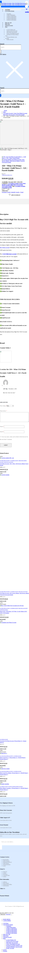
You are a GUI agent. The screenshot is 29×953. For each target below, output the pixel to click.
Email (21, 192)
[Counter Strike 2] (6, 362)
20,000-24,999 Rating (11, 17)
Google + (18, 192)
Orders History (6, 863)
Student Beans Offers (7, 884)
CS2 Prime (5, 923)
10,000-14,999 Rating (11, 16)
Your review (3, 411)
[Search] (0, 51)
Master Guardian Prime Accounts (15, 786)
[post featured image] (7, 458)
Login (4, 865)
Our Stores (5, 874)
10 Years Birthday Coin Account (11, 37)
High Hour (5, 935)
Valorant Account (9, 25)
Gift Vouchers (6, 885)
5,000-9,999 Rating (11, 15)
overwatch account (7, 187)
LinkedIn (13, 192)
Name (2, 426)
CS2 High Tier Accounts (5, 460)
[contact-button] (1, 847)
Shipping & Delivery (7, 862)
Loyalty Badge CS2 (11, 29)
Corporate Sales (6, 875)
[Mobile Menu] (1, 2)
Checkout (8, 914)
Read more (3, 619)
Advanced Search (6, 864)
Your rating (3, 405)
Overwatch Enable (7, 186)
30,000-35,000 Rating (11, 19)
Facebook (4, 192)
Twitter (8, 192)
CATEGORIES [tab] (7, 920)
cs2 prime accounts (20, 186)
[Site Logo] (13, 4)
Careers (4, 872)
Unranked (9, 13)
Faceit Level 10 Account (12, 30)
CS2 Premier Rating (9, 11)
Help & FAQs (6, 859)
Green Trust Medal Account (13, 33)
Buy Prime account (4, 247)
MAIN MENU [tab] (6, 919)
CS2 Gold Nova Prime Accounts (6, 771)
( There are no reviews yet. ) (7, 175)
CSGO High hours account (9, 254)
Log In (4, 949)
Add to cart (4, 190)
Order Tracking (6, 860)
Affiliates (5, 881)
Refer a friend (6, 883)
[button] (2, 44)
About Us (5, 871)
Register (5, 951)
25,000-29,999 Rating (11, 18)
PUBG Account (10, 39)
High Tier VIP (6, 934)
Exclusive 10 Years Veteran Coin (11, 35)
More (6, 27)
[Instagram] (1, 891)
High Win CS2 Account (12, 32)
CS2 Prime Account (13, 183)
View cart (3, 914)
